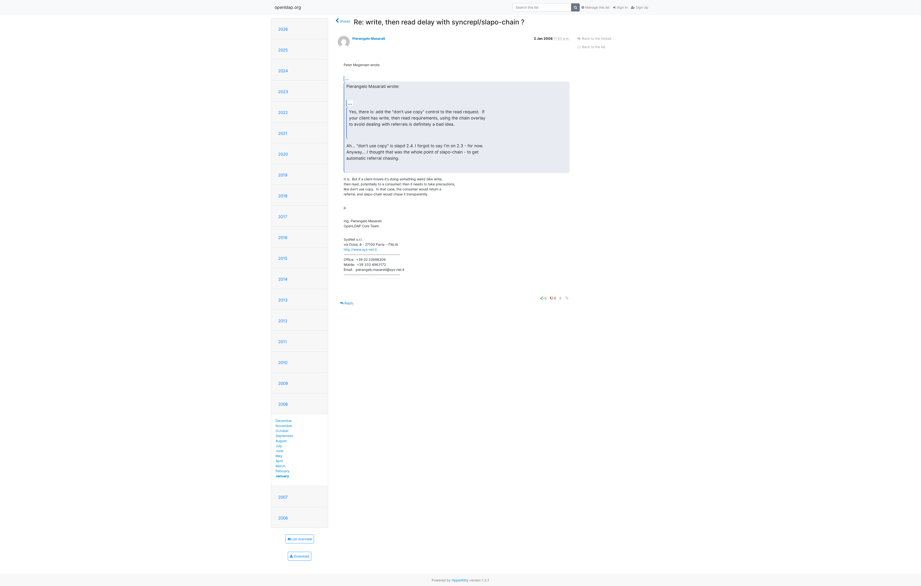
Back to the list (593, 47)
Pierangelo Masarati (368, 38)
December (284, 421)
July (279, 446)
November (284, 426)
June (279, 451)
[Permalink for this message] (567, 298)
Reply (348, 303)
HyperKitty (460, 580)
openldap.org (288, 7)
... (347, 78)
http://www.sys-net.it (360, 249)
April (279, 461)
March (280, 466)
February (282, 471)
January (282, 476)
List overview (301, 539)
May (279, 456)
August (281, 441)
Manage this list (597, 7)
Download (301, 556)
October (282, 431)
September (284, 436)
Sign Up (641, 7)
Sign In (622, 7)
